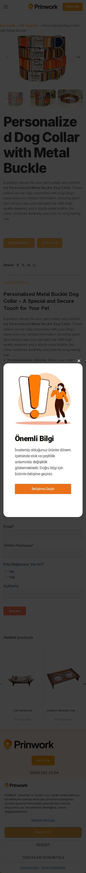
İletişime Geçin (43, 489)
